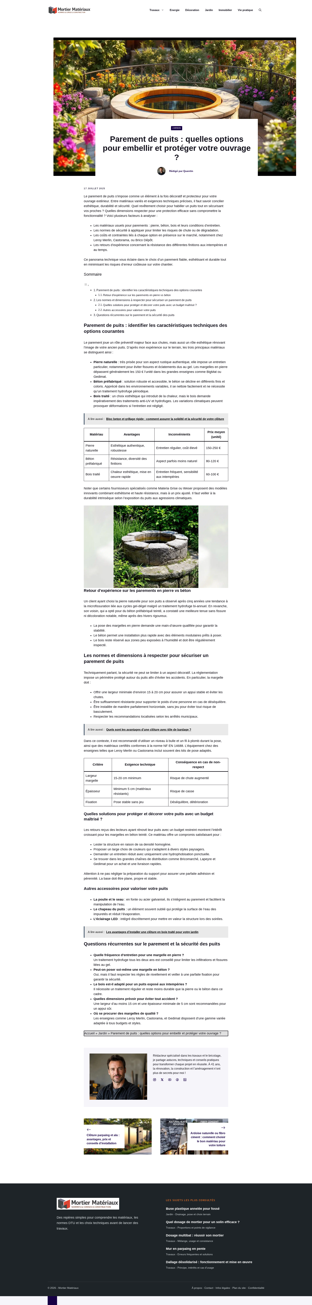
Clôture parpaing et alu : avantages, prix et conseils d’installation (103, 1139)
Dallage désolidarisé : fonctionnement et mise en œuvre (209, 1262)
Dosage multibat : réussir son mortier (195, 1235)
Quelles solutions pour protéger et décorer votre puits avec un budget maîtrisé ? (150, 305)
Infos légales (223, 1287)
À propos (197, 1287)
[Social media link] (154, 1079)
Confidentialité (256, 1287)
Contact (208, 1287)
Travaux (154, 10)
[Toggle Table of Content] (86, 285)
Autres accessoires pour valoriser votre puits (129, 310)
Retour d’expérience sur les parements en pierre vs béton (137, 295)
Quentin (188, 171)
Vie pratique (245, 10)
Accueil (89, 1033)
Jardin (209, 10)
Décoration (192, 10)
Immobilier (225, 10)
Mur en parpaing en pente (185, 1249)
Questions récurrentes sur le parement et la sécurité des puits (135, 315)
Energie (174, 10)
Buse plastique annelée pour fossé (193, 1208)
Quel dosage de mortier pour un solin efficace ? (203, 1222)
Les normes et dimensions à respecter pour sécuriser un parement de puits (144, 300)
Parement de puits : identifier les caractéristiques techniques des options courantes (149, 290)
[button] (260, 10)
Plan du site (239, 1287)
